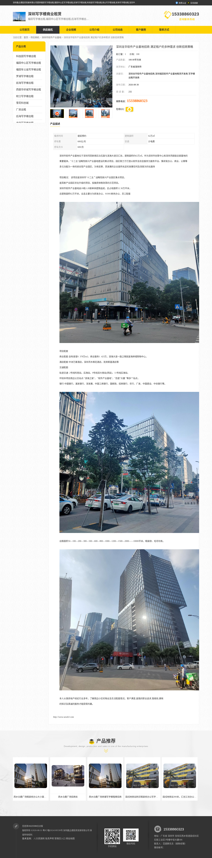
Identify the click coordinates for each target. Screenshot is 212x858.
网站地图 (70, 838)
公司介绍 (94, 29)
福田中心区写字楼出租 (28, 63)
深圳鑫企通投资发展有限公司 (76, 830)
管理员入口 (59, 838)
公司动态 (118, 29)
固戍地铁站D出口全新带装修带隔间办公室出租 (185, 797)
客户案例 (141, 29)
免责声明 (49, 838)
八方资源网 (39, 838)
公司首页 (24, 29)
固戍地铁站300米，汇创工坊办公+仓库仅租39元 (111, 797)
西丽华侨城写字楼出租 (28, 89)
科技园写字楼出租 (26, 56)
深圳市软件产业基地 (51, 37)
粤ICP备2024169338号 (53, 830)
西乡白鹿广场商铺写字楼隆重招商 (30, 797)
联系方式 (164, 29)
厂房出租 (21, 109)
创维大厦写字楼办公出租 (142, 797)
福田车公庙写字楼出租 (28, 69)
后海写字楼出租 (25, 116)
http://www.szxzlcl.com (63, 717)
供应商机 (48, 29)
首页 (26, 37)
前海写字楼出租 (25, 83)
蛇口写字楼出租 (25, 96)
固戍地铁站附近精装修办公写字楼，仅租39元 (72, 797)
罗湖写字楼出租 (25, 76)
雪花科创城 (22, 103)
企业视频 (71, 29)
